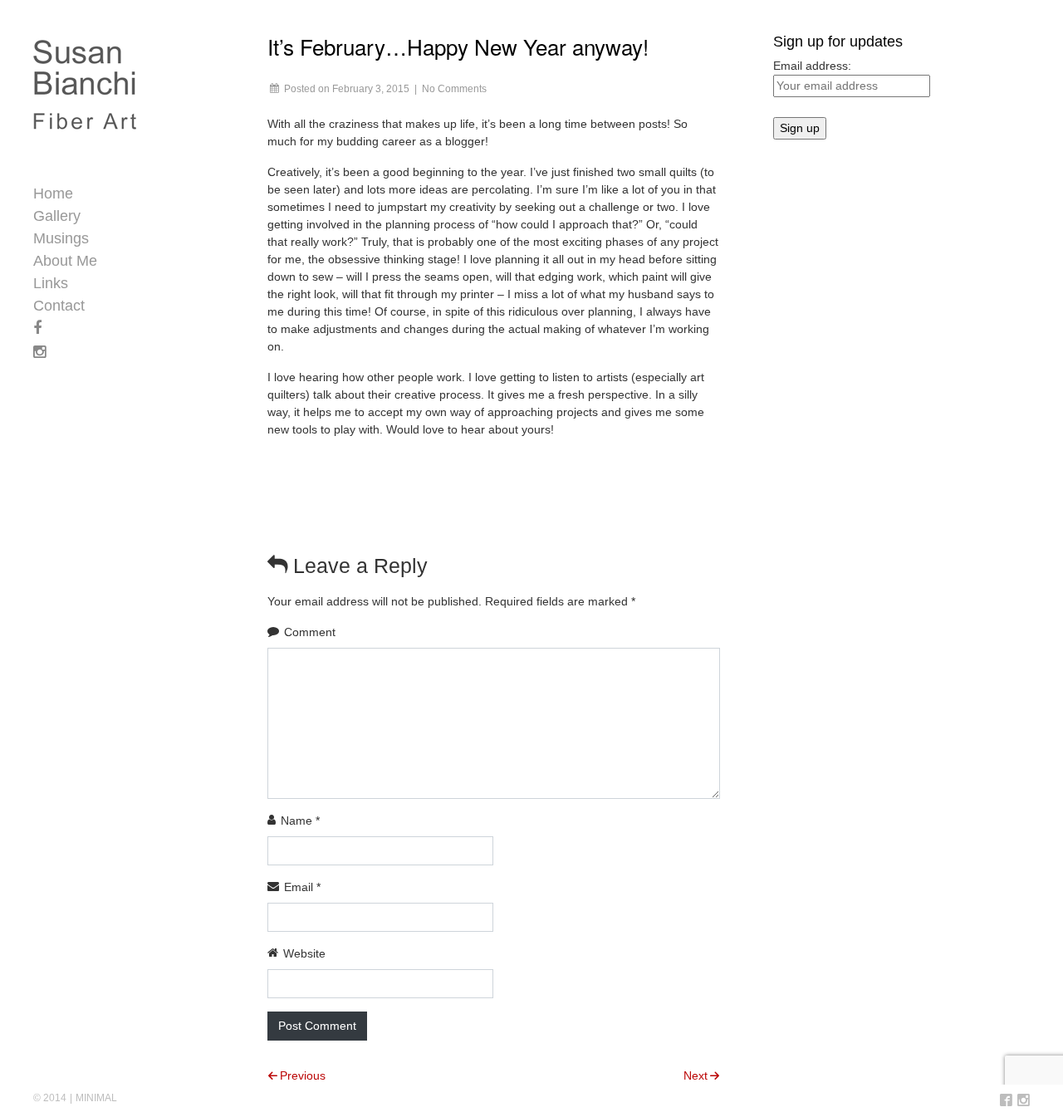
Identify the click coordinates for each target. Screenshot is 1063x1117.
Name (300, 820)
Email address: (812, 65)
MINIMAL (96, 1098)
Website (304, 953)
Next (695, 1075)
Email (302, 887)
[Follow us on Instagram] (1023, 1101)
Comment (310, 632)
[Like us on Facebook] (1006, 1101)
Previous (303, 1075)
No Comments (454, 89)
